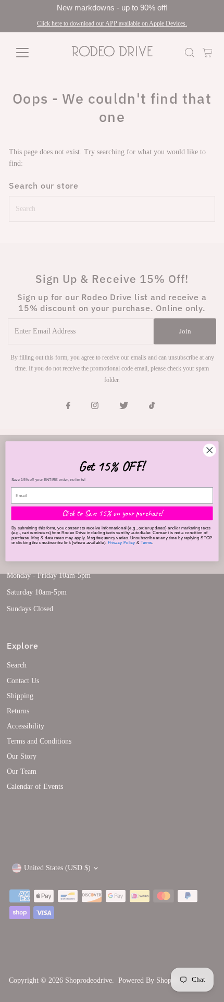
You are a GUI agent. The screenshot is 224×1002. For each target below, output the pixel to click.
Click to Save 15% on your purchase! (112, 513)
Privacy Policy (121, 542)
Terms (147, 542)
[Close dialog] (209, 449)
